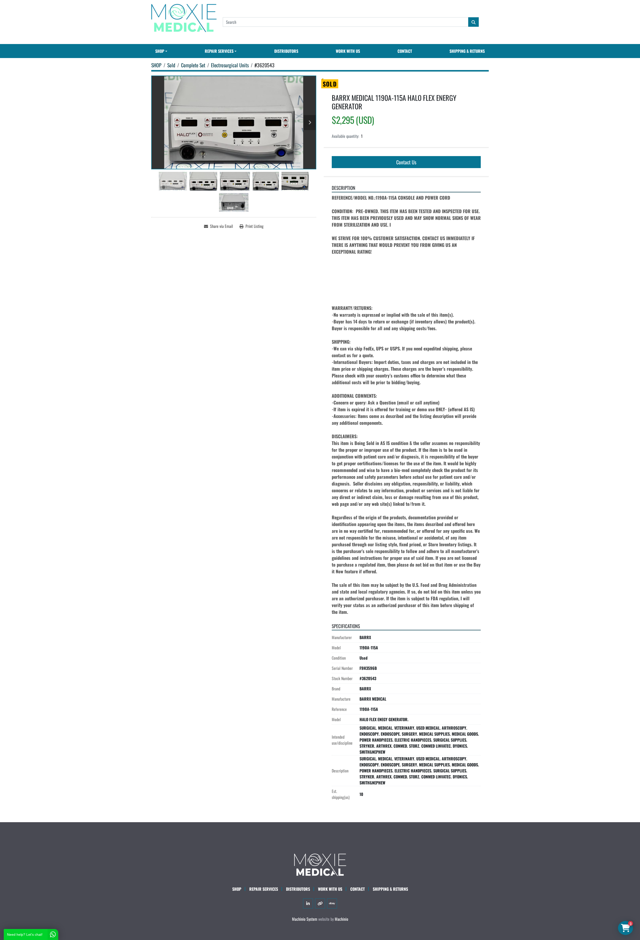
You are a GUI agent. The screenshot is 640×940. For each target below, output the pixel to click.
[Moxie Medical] (320, 864)
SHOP (159, 51)
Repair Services (263, 889)
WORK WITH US (348, 51)
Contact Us (406, 162)
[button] (161, 51)
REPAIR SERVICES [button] (219, 51)
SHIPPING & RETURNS (467, 51)
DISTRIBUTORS (286, 51)
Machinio (341, 919)
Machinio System (304, 919)
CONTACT (405, 51)
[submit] (473, 22)
